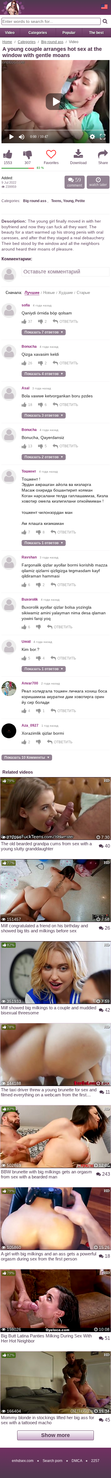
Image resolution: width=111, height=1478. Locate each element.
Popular (68, 33)
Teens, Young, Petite (68, 201)
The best (96, 33)
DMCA (77, 1461)
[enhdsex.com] (13, 7)
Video (10, 33)
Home (7, 42)
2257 (95, 1461)
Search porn (52, 1461)
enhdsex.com (22, 1461)
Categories (37, 33)
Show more (55, 1435)
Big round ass (52, 42)
